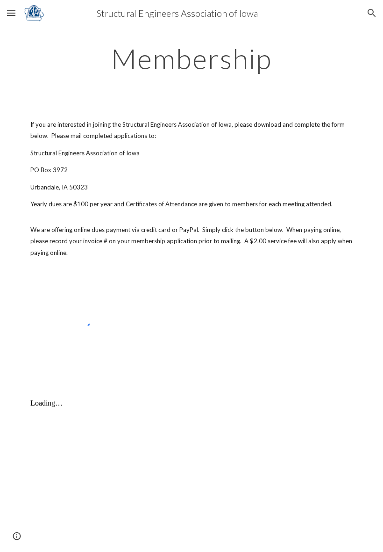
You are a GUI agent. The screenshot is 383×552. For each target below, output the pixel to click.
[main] (191, 58)
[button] (11, 13)
